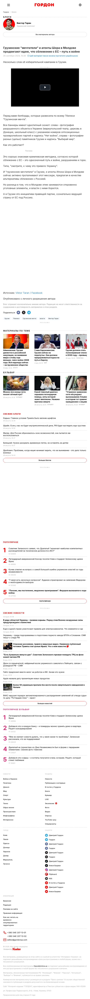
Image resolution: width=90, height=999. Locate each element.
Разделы (48, 774)
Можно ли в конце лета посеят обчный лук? (14, 393)
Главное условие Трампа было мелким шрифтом (29, 418)
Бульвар (9, 372)
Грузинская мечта (29, 318)
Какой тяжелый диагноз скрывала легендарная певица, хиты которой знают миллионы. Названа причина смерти (47, 397)
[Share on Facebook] (18, 313)
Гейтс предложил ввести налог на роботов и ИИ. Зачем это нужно (34, 672)
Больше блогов (45, 460)
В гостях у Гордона (53, 787)
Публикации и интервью (55, 783)
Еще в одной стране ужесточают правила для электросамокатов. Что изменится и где (43, 629)
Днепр (6, 856)
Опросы (48, 816)
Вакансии (7, 901)
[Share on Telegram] (29, 313)
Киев (5, 835)
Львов (5, 839)
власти (42, 318)
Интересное (8, 820)
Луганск (6, 864)
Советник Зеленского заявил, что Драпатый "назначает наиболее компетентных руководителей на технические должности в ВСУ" (46, 549)
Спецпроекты (50, 824)
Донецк (6, 847)
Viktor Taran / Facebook (29, 292)
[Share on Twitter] (23, 313)
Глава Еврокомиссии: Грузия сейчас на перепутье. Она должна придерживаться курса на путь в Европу (46, 355)
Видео (47, 812)
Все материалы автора (45, 34)
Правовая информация (12, 913)
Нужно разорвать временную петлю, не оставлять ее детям (36, 443)
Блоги (14, 12)
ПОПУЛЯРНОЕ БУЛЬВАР (16, 709)
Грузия (7, 318)
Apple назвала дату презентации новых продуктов (26, 678)
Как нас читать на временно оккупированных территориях (10, 921)
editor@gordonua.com (17, 940)
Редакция (7, 905)
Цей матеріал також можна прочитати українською (54, 56)
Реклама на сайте (10, 909)
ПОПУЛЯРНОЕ (10, 542)
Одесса (6, 843)
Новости (6, 774)
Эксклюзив (49, 803)
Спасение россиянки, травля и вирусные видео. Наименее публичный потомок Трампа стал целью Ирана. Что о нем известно (47, 645)
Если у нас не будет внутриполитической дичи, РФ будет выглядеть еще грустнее (44, 425)
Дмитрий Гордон (56, 835)
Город (5, 830)
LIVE (47, 799)
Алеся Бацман (55, 866)
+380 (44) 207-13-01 (16, 932)
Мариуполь (8, 860)
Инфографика (9, 816)
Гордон (6, 12)
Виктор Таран (54, 318)
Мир (45, 363)
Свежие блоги (12, 414)
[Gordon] (44, 5)
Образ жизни (8, 807)
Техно (5, 803)
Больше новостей (45, 703)
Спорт (5, 795)
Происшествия (9, 812)
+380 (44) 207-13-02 (16, 936)
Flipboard (53, 874)
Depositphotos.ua (40, 966)
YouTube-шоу (50, 820)
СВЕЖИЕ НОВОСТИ (13, 613)
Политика (80, 358)
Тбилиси (16, 318)
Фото (47, 807)
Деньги (6, 787)
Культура (7, 799)
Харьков (6, 852)
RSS (50, 878)
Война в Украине (10, 779)
